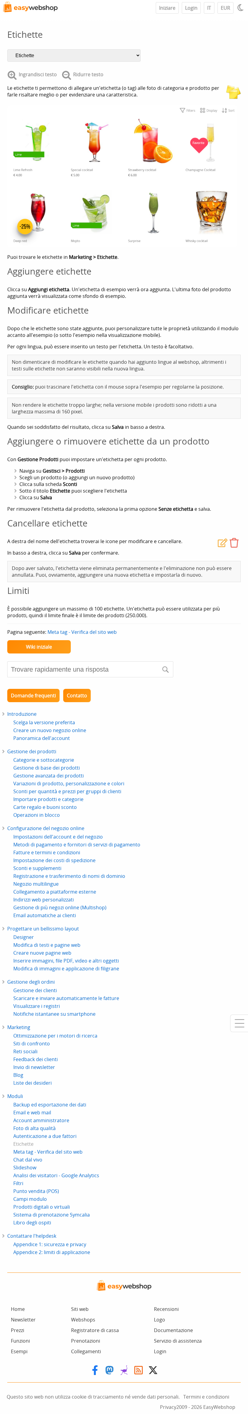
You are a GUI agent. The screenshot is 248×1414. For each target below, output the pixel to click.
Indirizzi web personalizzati (43, 899)
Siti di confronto (31, 1043)
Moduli (15, 1096)
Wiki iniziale (39, 646)
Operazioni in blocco (36, 815)
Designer (23, 937)
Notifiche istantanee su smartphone (54, 1014)
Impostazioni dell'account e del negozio (58, 836)
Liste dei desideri (32, 1083)
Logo (159, 1319)
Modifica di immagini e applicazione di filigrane (66, 968)
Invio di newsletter (34, 1067)
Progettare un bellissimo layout (43, 928)
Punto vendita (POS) (36, 1191)
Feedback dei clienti (35, 1059)
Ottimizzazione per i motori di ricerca (55, 1035)
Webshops (83, 1319)
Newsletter (23, 1319)
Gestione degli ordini (31, 982)
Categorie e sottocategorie (43, 760)
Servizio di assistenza (178, 1340)
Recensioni (166, 1309)
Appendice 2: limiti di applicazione (51, 1252)
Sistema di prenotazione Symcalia (51, 1214)
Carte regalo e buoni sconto (45, 807)
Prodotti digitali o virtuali (41, 1207)
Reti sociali (25, 1051)
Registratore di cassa (95, 1330)
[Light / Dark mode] (241, 7)
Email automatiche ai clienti (44, 915)
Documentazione (173, 1330)
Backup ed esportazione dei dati (49, 1104)
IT (209, 8)
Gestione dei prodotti (31, 751)
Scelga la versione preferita (44, 722)
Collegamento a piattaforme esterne (54, 891)
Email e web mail (32, 1112)
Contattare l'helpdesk (31, 1236)
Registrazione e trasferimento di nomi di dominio (69, 876)
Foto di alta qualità (34, 1128)
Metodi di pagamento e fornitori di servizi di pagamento (76, 844)
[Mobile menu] (239, 1023)
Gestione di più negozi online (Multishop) (59, 907)
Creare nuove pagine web (42, 953)
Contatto (77, 695)
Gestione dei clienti (35, 990)
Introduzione (22, 714)
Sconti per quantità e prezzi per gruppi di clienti (67, 791)
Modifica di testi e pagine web (46, 945)
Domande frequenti (33, 695)
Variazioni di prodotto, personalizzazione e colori (68, 783)
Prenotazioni (85, 1340)
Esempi (19, 1351)
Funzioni (20, 1340)
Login (191, 8)
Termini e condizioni (206, 1396)
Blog (18, 1075)
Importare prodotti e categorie (48, 799)
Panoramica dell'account (41, 738)
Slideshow (24, 1167)
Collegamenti (86, 1351)
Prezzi (17, 1330)
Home (18, 1309)
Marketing (18, 1027)
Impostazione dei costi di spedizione (54, 860)
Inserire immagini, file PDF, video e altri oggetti (66, 960)
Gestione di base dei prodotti (46, 767)
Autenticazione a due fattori (45, 1136)
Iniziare (167, 8)
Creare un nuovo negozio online (49, 730)
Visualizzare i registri (36, 1006)
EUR (225, 8)
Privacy (168, 1407)
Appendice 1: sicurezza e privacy (49, 1244)
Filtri (18, 1183)
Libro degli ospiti (32, 1222)
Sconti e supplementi (37, 868)
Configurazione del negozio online (45, 828)
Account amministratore (41, 1120)
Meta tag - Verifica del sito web (82, 632)
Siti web (80, 1309)
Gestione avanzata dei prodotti (48, 775)
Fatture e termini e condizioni (46, 852)
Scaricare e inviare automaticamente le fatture (66, 998)
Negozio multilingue (36, 884)
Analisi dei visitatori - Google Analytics (56, 1175)
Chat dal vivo (27, 1159)
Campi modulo (30, 1199)
